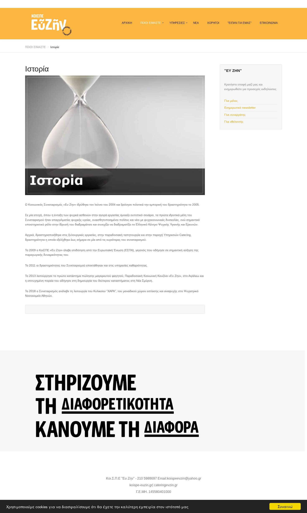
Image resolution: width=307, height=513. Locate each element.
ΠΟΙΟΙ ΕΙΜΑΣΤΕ (150, 22)
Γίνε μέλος (231, 100)
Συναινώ (285, 506)
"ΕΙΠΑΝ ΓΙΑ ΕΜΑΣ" (239, 22)
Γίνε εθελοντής (233, 121)
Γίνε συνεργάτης (235, 114)
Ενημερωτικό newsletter (240, 107)
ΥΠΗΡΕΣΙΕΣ (177, 22)
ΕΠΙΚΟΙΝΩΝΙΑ (269, 22)
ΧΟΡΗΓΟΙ (213, 22)
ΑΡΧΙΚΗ (127, 22)
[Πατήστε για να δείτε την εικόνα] (115, 135)
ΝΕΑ (196, 22)
